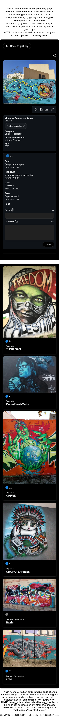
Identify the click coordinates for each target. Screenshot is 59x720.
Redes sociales (14, 126)
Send (48, 244)
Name (7, 210)
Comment (9, 222)
